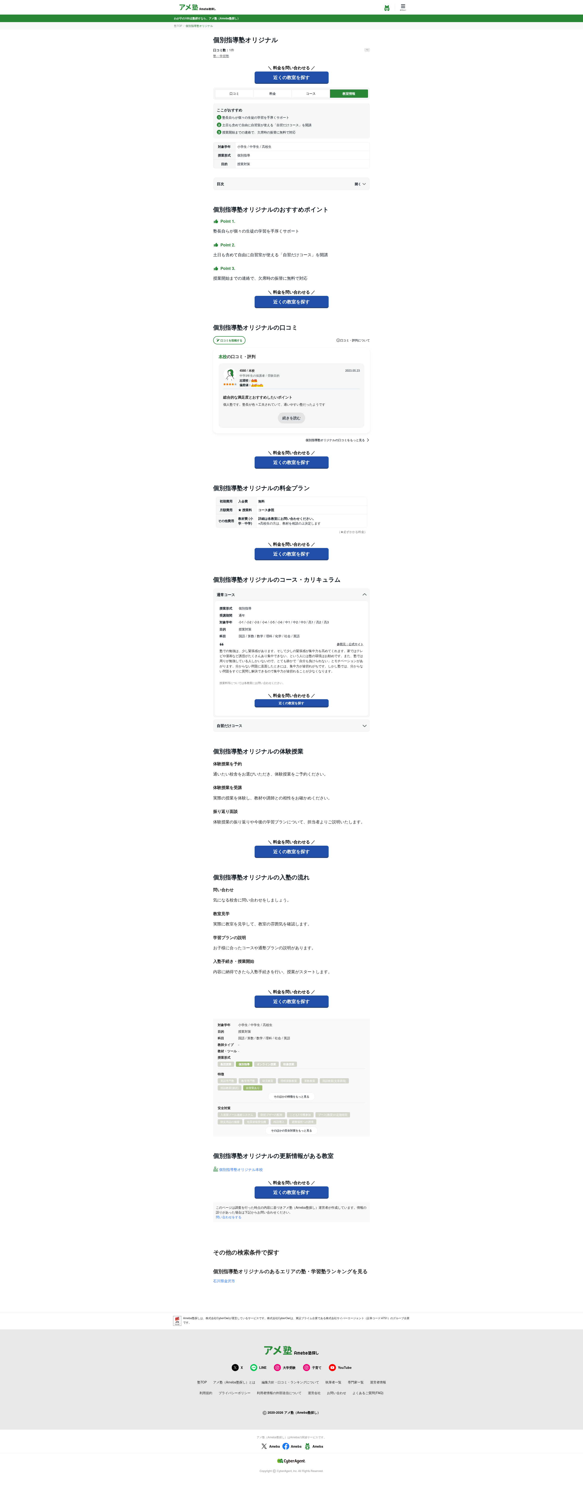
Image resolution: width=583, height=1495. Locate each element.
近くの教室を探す (291, 77)
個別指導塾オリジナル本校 (241, 1169)
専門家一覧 (356, 1382)
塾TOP (178, 26)
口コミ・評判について (355, 340)
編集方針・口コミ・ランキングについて (290, 1382)
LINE (262, 1367)
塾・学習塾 (221, 56)
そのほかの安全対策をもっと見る (291, 1130)
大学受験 (289, 1367)
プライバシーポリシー (235, 1392)
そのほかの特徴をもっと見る (291, 1096)
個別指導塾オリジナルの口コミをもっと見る (335, 440)
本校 (223, 356)
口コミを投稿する (231, 340)
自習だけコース (229, 725)
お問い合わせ (336, 1392)
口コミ (234, 93)
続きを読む (291, 417)
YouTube (345, 1367)
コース (311, 93)
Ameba (274, 1446)
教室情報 (349, 93)
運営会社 (314, 1392)
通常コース (226, 594)
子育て (317, 1367)
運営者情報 (378, 1382)
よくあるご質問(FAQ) (368, 1392)
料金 (272, 93)
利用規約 (205, 1392)
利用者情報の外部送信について (279, 1392)
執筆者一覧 (333, 1382)
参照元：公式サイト (350, 644)
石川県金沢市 (224, 1280)
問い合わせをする (228, 1217)
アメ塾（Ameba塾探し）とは (234, 1382)
